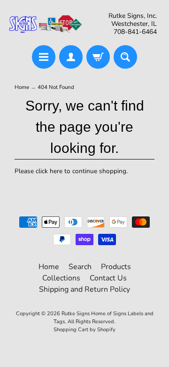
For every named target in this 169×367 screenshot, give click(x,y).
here (56, 171)
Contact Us (108, 278)
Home (22, 87)
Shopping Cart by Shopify (84, 329)
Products (116, 267)
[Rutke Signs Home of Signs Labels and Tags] (46, 24)
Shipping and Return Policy (84, 289)
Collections (61, 278)
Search (80, 267)
